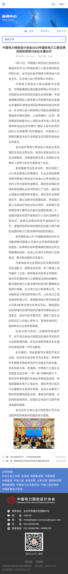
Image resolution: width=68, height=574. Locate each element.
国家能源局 (37, 476)
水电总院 (42, 480)
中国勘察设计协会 (12, 489)
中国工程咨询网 (50, 484)
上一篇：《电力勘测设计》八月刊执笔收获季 (21, 457)
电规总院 (30, 480)
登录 (53, 4)
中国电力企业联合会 (27, 484)
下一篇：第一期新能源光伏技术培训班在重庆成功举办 (26, 461)
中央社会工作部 (11, 476)
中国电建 (50, 476)
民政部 (25, 476)
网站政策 (29, 562)
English (61, 4)
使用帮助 (39, 562)
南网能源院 (8, 484)
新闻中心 (45, 31)
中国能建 (7, 480)
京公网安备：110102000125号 (16, 570)
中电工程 (19, 480)
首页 (31, 31)
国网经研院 (55, 480)
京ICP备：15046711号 (45, 566)
